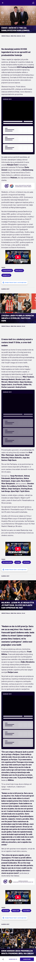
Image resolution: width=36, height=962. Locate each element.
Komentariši (27, 959)
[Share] (3, 959)
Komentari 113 (13, 959)
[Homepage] (33, 3)
